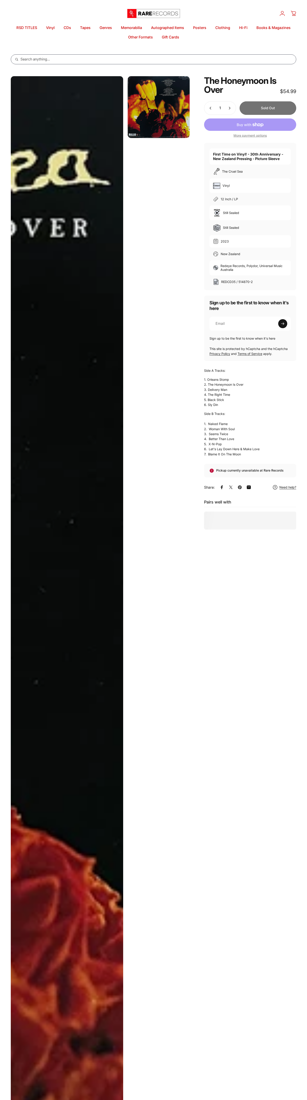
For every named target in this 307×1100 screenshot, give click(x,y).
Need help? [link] (287, 487)
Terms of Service (250, 354)
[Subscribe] (282, 323)
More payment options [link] (250, 135)
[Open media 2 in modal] (158, 107)
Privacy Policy (219, 354)
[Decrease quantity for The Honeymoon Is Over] (209, 108)
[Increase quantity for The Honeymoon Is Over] (230, 108)
